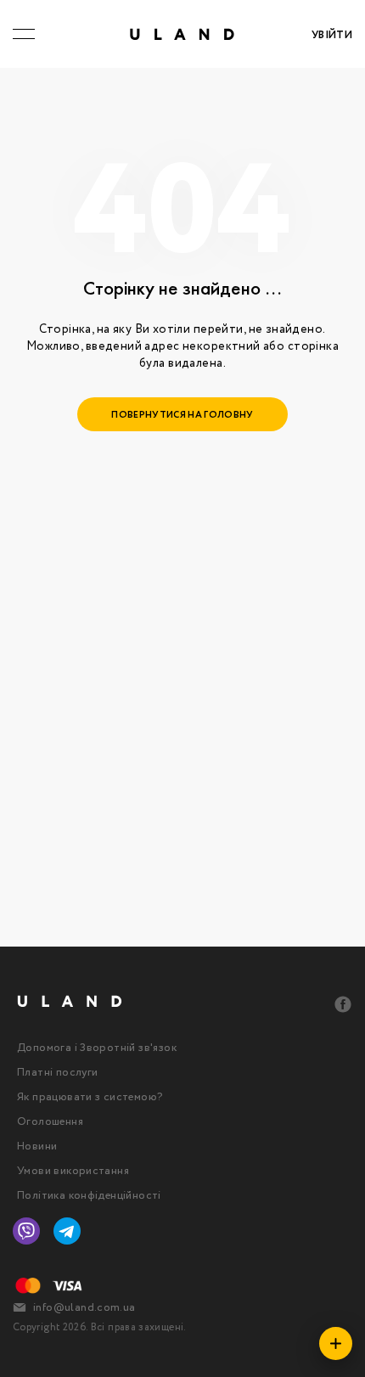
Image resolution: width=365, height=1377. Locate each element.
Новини (37, 1146)
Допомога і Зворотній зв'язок (97, 1048)
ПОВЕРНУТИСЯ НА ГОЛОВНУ (182, 415)
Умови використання (73, 1171)
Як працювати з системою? (89, 1097)
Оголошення (50, 1122)
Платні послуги (57, 1073)
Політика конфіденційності (89, 1196)
